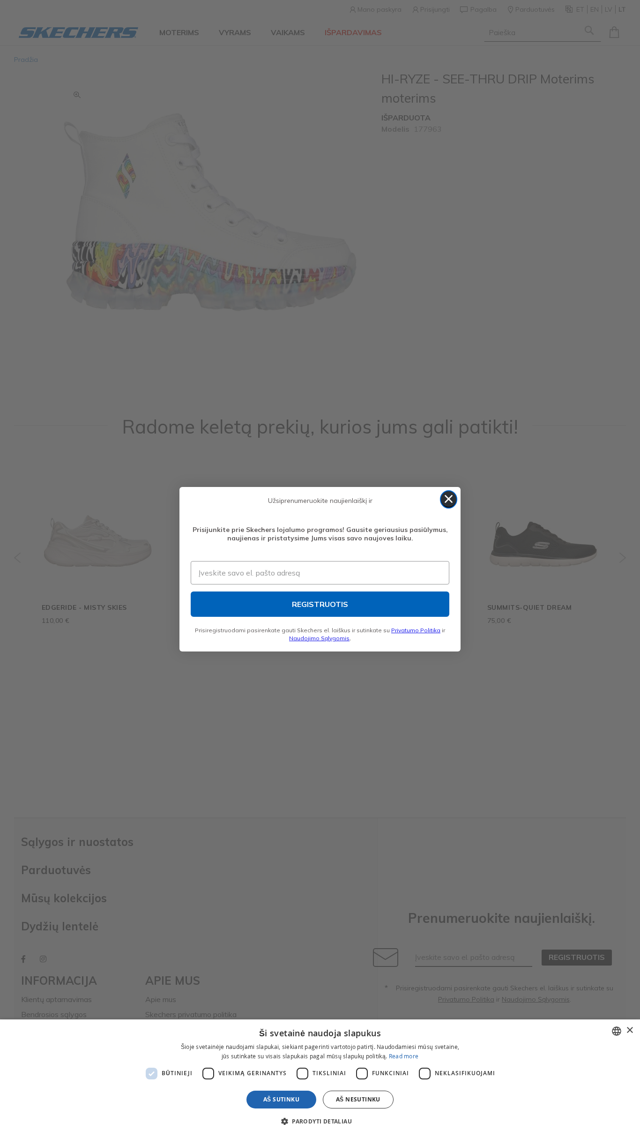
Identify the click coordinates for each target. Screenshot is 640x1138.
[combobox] (616, 1031)
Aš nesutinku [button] (358, 1099)
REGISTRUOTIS (320, 604)
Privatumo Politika (415, 630)
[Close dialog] (448, 499)
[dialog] (320, 1078)
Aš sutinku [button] (281, 1099)
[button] (320, 1121)
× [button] (629, 1030)
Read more (404, 1056)
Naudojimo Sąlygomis (319, 638)
